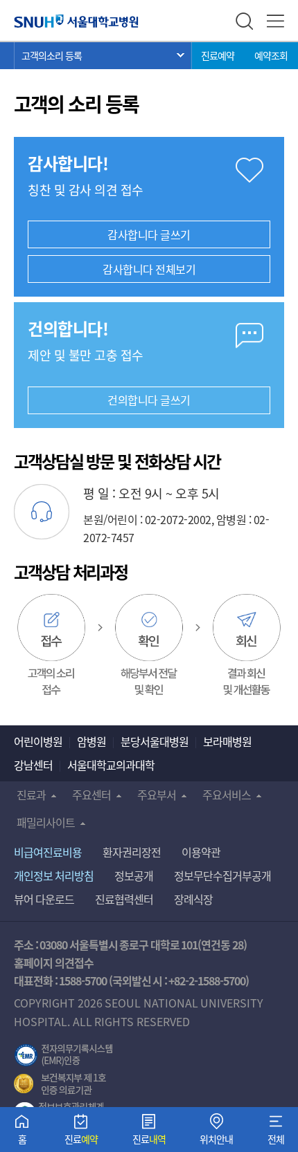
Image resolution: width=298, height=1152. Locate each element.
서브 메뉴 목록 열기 (103, 55)
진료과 (31, 794)
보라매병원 (227, 741)
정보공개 (133, 875)
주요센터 (91, 794)
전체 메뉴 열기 (275, 21)
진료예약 (217, 55)
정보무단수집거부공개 (222, 875)
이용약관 (201, 852)
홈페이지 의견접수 (54, 962)
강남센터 (33, 764)
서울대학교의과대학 (111, 764)
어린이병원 (38, 741)
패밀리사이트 (46, 822)
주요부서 (156, 794)
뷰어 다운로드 (44, 899)
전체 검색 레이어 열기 (244, 21)
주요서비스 (226, 794)
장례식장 (193, 899)
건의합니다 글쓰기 (149, 399)
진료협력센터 (124, 899)
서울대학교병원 (76, 21)
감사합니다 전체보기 (149, 269)
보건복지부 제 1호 (60, 1084)
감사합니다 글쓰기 (149, 234)
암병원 (91, 741)
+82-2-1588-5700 (206, 980)
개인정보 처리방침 (54, 875)
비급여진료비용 (48, 852)
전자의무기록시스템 (64, 1055)
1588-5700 (83, 980)
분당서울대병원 (155, 741)
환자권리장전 (132, 852)
